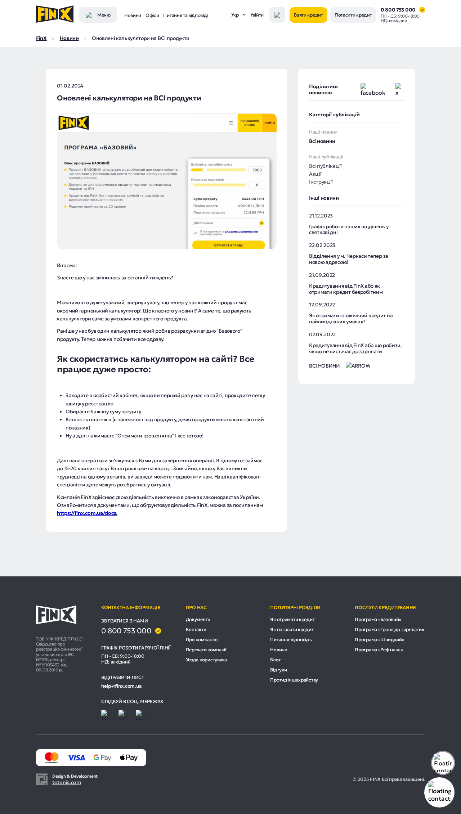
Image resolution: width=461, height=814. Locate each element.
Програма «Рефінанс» (379, 650)
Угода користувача (206, 660)
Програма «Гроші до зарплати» (389, 629)
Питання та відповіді (185, 15)
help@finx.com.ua (121, 686)
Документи (198, 619)
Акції (315, 173)
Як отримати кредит (292, 619)
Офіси (152, 15)
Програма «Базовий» (378, 619)
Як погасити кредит (291, 629)
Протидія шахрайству (294, 680)
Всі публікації (325, 165)
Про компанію (202, 640)
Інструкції (321, 181)
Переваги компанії (206, 650)
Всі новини (322, 141)
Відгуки (278, 670)
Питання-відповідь (291, 640)
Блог (275, 660)
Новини (132, 15)
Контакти (196, 629)
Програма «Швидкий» (379, 640)
